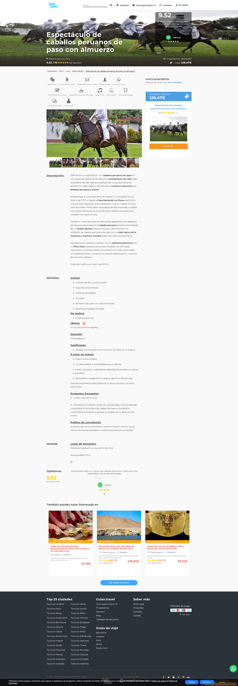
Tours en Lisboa (54, 631)
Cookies (137, 615)
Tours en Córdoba (80, 659)
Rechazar (207, 682)
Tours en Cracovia (79, 654)
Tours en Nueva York (56, 636)
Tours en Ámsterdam (56, 618)
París (98, 640)
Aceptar (192, 682)
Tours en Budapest (80, 622)
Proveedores (102, 608)
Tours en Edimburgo (81, 636)
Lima (68, 71)
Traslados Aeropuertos (107, 619)
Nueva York (102, 648)
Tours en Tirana (78, 645)
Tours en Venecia (79, 618)
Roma (99, 644)
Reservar (168, 146)
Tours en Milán (78, 613)
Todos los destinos (80, 664)
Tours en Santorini (80, 641)
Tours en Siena (78, 631)
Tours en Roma (54, 613)
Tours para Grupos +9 (145, 5)
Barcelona (101, 633)
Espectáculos (78, 71)
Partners (100, 612)
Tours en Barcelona (56, 622)
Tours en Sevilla (54, 645)
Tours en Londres (55, 604)
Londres (100, 636)
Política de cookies (158, 681)
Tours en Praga (78, 627)
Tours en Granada (55, 664)
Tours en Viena (78, 604)
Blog (98, 615)
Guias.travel (52, 71)
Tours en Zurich (79, 609)
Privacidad (138, 608)
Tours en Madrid (54, 641)
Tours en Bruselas (80, 650)
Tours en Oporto (54, 627)
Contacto (167, 5)
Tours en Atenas (54, 654)
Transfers (124, 5)
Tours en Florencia (55, 650)
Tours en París (53, 609)
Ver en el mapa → (175, 82)
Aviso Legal (138, 604)
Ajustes (222, 682)
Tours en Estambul (55, 659)
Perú (61, 71)
